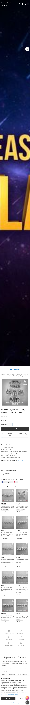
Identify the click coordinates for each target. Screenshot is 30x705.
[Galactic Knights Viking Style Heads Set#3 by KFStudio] (22, 522)
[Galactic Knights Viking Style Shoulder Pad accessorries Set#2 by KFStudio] (7, 549)
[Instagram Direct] (27, 698)
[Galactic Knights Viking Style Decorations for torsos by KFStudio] (7, 522)
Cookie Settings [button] (15, 703)
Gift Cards (21, 645)
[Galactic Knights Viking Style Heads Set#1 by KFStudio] (22, 605)
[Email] (27, 702)
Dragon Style (24, 376)
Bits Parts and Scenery (13, 374)
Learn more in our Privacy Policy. (9, 694)
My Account (20, 633)
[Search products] (27, 49)
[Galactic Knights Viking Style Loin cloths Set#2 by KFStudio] (7, 495)
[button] (7, 473)
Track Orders (9, 639)
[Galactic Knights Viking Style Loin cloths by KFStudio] (7, 577)
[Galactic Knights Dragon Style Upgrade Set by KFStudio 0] (15, 392)
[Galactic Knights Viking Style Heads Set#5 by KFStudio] (22, 549)
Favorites (21, 639)
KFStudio (20, 460)
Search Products (9, 633)
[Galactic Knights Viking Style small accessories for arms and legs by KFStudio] (22, 577)
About (9, 3)
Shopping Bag (9, 645)
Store (3, 374)
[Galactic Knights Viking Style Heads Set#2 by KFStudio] (7, 605)
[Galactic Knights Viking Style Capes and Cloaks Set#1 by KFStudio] (22, 495)
